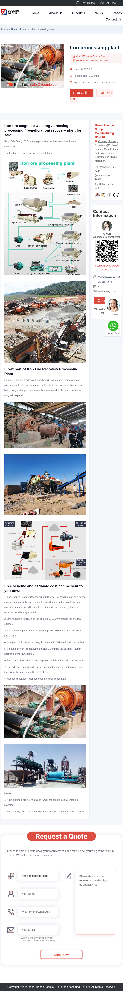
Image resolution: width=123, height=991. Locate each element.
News (99, 13)
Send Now (61, 954)
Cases (117, 13)
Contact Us (114, 19)
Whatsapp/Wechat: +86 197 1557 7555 (109, 279)
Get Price (110, 2)
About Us (56, 13)
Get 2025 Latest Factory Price (91, 56)
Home (35, 13)
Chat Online (88, 2)
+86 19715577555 (99, 60)
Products (78, 13)
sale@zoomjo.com (45, 84)
